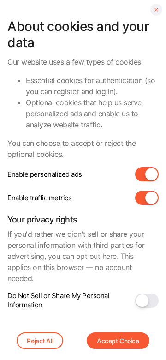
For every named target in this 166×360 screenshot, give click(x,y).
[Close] (156, 10)
